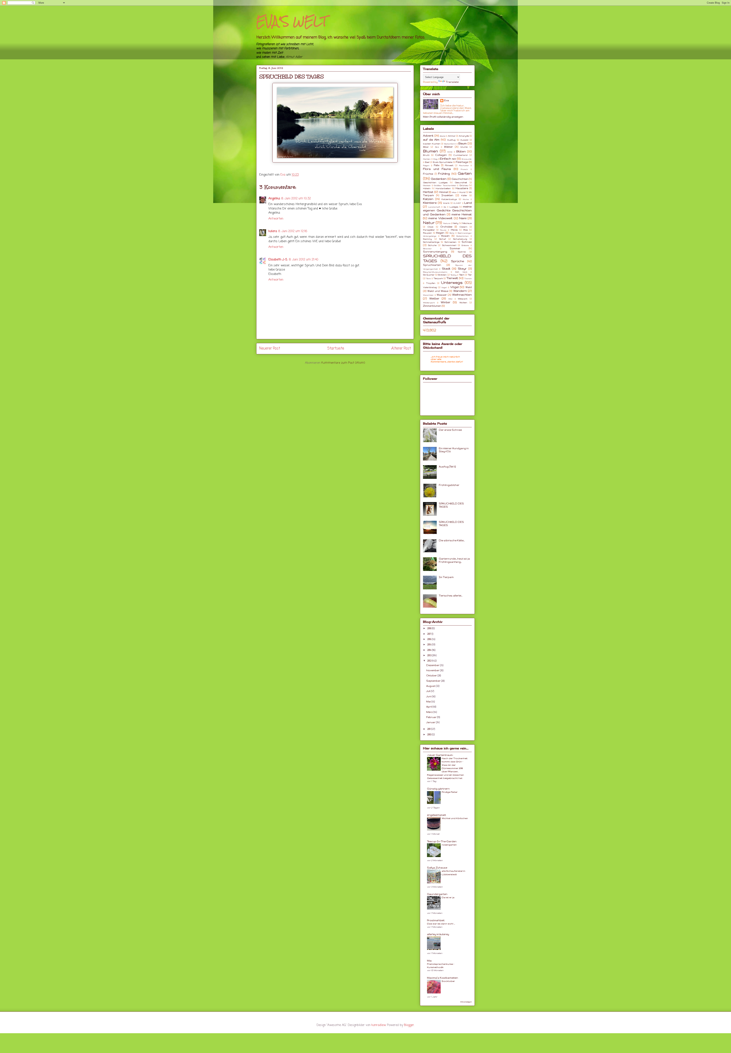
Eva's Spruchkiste (442, 162)
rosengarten (449, 844)
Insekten (447, 195)
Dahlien (427, 159)
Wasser (442, 295)
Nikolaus (467, 223)
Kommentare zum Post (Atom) (343, 363)
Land (468, 202)
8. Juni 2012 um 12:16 (292, 231)
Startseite (335, 348)
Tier (470, 275)
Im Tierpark (446, 577)
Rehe (451, 233)
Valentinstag (430, 287)
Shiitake (465, 245)
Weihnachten (462, 294)
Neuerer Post (269, 348)
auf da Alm (431, 139)
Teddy (453, 275)
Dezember (433, 665)
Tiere (428, 278)
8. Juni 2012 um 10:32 (296, 198)
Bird (437, 147)
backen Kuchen (431, 143)
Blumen (430, 151)
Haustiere (462, 188)
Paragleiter (429, 230)
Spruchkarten (432, 265)
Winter (445, 302)
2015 (429, 644)
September (433, 681)
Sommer (455, 248)
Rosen (445, 236)
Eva (446, 100)
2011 (429, 729)
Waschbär (428, 295)
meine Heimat (462, 214)
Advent (428, 135)
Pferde (454, 230)
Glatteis (427, 185)
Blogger (409, 1025)
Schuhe (432, 245)
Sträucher (428, 275)
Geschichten (460, 179)
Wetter (434, 298)
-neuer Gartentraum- (440, 755)
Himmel (443, 192)
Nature (446, 223)
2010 (429, 734)
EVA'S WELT (291, 21)
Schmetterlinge (431, 242)
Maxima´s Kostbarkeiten (442, 978)
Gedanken (438, 178)
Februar (431, 717)
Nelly (455, 223)
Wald (468, 287)
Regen (440, 233)
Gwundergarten (437, 894)
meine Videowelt (440, 218)
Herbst (428, 191)
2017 (429, 634)
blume (464, 147)
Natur (429, 222)
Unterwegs (452, 282)
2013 (429, 655)
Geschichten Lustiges (435, 182)
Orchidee (446, 226)
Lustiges (453, 207)
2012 (429, 660)
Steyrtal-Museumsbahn (435, 272)
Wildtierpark (429, 303)
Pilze (465, 230)
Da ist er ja (448, 897)
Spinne (462, 252)
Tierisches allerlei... (450, 595)
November (433, 670)
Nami (462, 218)
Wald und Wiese (437, 291)
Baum (462, 143)
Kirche (466, 199)
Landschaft (434, 207)
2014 (429, 650)
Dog (435, 159)
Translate (452, 82)
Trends (468, 278)
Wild (450, 299)
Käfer (464, 195)
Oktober (431, 675)
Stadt (446, 268)
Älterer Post (401, 348)
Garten (465, 173)
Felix (437, 165)
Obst (430, 227)
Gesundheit (461, 182)
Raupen (427, 233)
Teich (461, 275)
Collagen (441, 155)
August (431, 686)
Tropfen (430, 283)
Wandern (460, 290)
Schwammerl (449, 245)
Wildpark (462, 299)
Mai (428, 701)
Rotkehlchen (462, 236)
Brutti (426, 155)
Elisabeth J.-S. (278, 259)
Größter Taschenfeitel (445, 185)
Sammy (427, 239)
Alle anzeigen (466, 1002)
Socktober (448, 981)
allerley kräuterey (438, 934)
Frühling (444, 173)
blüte (449, 152)
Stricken (442, 275)
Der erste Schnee (450, 430)
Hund (462, 192)
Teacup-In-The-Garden (441, 841)
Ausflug (451, 140)
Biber (426, 147)
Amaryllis (464, 136)
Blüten (461, 151)
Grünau (463, 185)
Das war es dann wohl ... (441, 923)
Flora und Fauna (437, 168)
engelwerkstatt (436, 815)
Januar (431, 722)
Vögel (454, 287)
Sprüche (457, 261)
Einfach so (448, 158)
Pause (443, 230)
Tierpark (438, 278)
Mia (429, 960)
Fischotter (464, 165)
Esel (427, 162)
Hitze (454, 192)
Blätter (448, 147)
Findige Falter (449, 792)
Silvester (427, 249)
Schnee (467, 242)
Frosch (464, 169)
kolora (272, 231)
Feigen (426, 165)
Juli (428, 691)
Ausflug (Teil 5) (447, 466)
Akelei (442, 136)
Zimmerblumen (432, 306)
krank (446, 203)
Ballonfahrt (450, 144)
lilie (445, 207)
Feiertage (462, 162)
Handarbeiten (443, 188)
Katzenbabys (449, 199)
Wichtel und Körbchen (455, 818)
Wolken (463, 302)
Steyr (462, 268)
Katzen (428, 199)
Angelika (274, 198)
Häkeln (427, 188)
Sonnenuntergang (435, 251)
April (429, 706)
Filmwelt (449, 165)
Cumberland (460, 155)
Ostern (463, 227)
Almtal (451, 136)
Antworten (275, 218)
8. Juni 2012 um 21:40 (303, 259)
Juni (429, 696)
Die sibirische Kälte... (452, 540)
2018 (429, 628)
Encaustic (467, 159)
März (429, 712)
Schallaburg (460, 239)
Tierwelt (452, 278)
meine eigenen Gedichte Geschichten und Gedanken (447, 210)
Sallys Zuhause (437, 867)
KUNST (457, 203)
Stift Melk (461, 272)
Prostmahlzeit (436, 920)
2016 (429, 639)
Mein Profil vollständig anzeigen (443, 116)
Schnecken (450, 242)
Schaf (442, 239)
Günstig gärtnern (438, 788)
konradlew (378, 1025)
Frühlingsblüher (449, 485)
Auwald (464, 140)
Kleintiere (430, 202)
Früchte (428, 174)
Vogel (444, 287)
